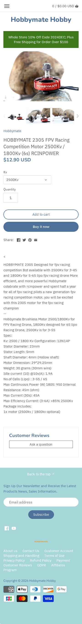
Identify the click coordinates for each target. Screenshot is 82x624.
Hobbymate (12, 131)
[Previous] (4, 116)
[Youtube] (14, 527)
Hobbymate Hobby (41, 19)
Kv (5, 172)
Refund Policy (40, 560)
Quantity (9, 189)
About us (10, 551)
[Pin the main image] (30, 239)
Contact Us (31, 551)
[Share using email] (35, 239)
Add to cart (41, 214)
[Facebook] (7, 527)
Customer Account (58, 551)
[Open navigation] (6, 6)
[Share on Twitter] (24, 239)
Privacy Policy (14, 560)
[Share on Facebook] (18, 239)
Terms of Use (54, 555)
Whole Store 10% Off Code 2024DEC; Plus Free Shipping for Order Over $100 (41, 39)
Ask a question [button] (41, 444)
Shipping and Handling (21, 555)
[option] (16, 116)
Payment (63, 560)
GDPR (41, 565)
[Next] (77, 116)
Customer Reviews (17, 565)
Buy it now (41, 226)
